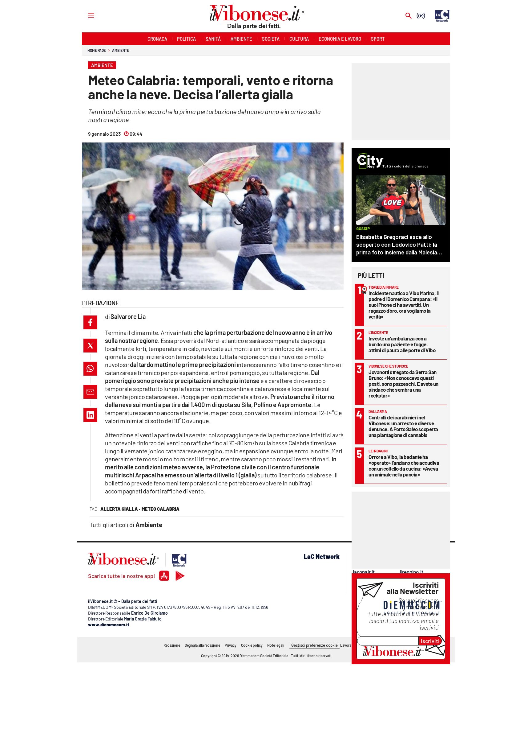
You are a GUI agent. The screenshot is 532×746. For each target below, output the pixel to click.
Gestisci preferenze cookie (314, 645)
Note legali (275, 645)
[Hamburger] (85, 15)
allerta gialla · (120, 509)
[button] (90, 322)
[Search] (408, 16)
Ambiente (120, 50)
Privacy (230, 645)
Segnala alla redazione (202, 645)
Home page (96, 50)
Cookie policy (252, 645)
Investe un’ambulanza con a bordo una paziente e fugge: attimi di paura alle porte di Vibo (402, 344)
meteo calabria (160, 509)
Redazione (171, 645)
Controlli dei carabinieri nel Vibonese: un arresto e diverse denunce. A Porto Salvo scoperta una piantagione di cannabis (403, 426)
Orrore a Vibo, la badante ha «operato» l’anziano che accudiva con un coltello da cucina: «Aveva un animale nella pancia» (404, 465)
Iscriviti (430, 640)
